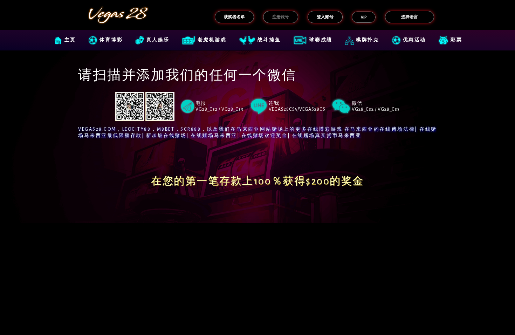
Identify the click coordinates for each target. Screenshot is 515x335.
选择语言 (409, 17)
